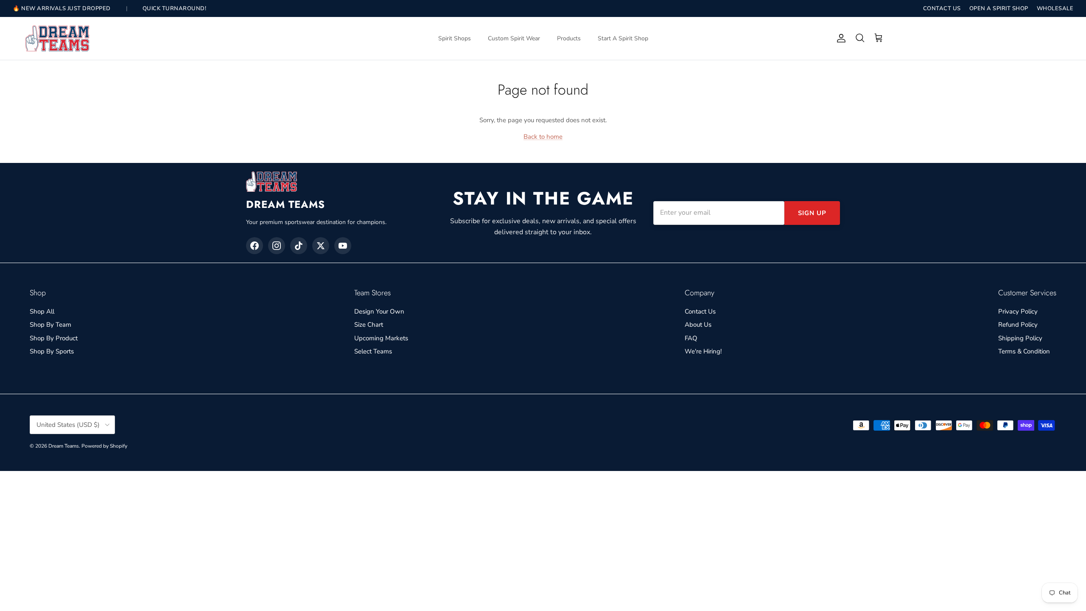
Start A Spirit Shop (623, 38)
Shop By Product (54, 338)
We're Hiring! (703, 351)
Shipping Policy (1020, 338)
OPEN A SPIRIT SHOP (998, 8)
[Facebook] (254, 245)
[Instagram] (276, 245)
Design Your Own (379, 311)
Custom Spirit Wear (514, 38)
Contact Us (700, 311)
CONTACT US (942, 8)
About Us (698, 324)
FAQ (691, 338)
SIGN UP (812, 213)
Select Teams (373, 351)
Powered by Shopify (104, 446)
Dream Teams (63, 446)
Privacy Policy (1018, 311)
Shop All (42, 311)
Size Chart (368, 324)
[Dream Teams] (57, 38)
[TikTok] (298, 245)
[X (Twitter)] (320, 245)
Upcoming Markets (381, 338)
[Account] (839, 38)
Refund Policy (1018, 324)
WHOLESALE (1055, 8)
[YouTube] (342, 245)
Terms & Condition (1024, 351)
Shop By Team (50, 324)
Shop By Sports (52, 351)
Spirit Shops (454, 38)
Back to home (543, 136)
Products (569, 38)
